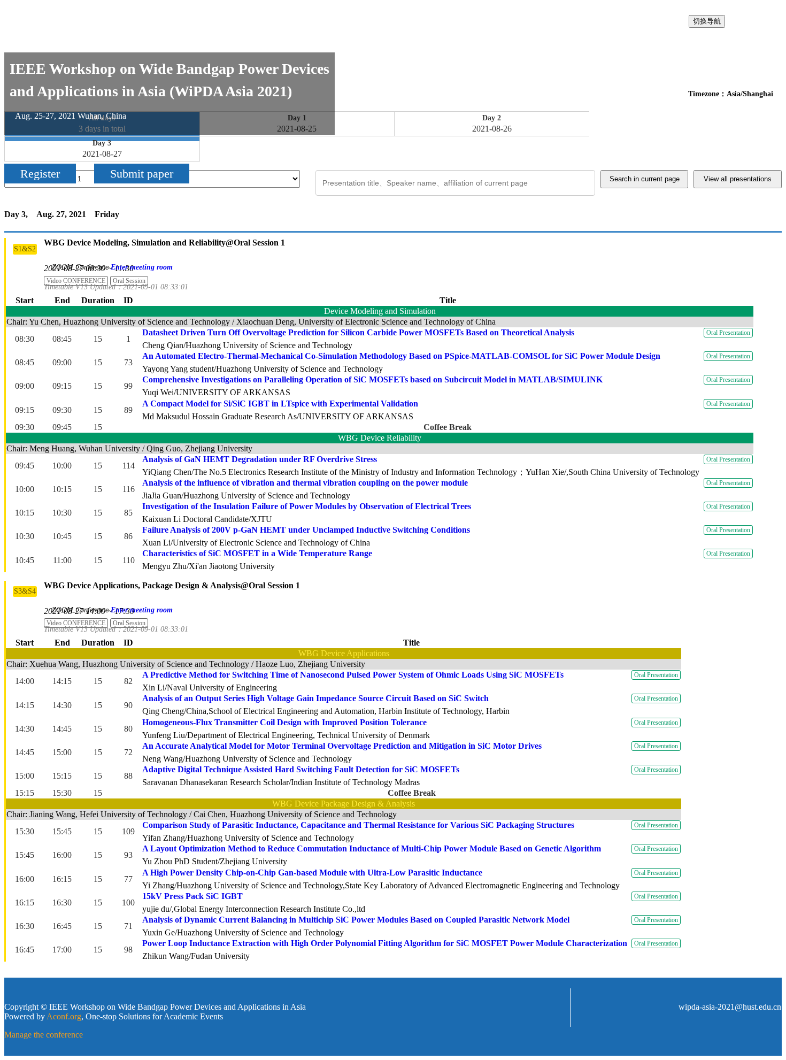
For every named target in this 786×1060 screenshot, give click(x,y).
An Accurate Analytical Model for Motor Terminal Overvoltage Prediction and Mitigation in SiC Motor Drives (342, 745)
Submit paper (141, 173)
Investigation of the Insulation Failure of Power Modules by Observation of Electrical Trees (306, 506)
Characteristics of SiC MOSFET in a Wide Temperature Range (257, 553)
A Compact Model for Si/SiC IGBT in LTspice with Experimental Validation (280, 403)
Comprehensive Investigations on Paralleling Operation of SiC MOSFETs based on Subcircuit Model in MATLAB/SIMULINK (372, 379)
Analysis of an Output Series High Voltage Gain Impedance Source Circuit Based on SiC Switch (315, 698)
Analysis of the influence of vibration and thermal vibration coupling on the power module (305, 482)
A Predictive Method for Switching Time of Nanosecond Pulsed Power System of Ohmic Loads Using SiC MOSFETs (353, 674)
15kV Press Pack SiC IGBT (192, 896)
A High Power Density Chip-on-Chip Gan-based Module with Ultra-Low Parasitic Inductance (312, 872)
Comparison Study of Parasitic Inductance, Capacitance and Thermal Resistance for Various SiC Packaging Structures (358, 824)
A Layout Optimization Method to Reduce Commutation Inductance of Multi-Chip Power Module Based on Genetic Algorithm (371, 848)
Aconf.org (64, 1016)
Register (40, 173)
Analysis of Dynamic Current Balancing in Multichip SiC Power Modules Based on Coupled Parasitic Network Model (355, 919)
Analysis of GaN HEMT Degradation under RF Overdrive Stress (259, 459)
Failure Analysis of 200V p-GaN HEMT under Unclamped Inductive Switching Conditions (306, 529)
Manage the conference (43, 1034)
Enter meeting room (142, 267)
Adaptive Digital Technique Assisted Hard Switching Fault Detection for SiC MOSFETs (300, 769)
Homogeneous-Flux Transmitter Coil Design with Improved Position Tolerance (284, 722)
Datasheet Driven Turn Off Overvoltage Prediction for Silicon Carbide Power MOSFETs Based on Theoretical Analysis (358, 332)
